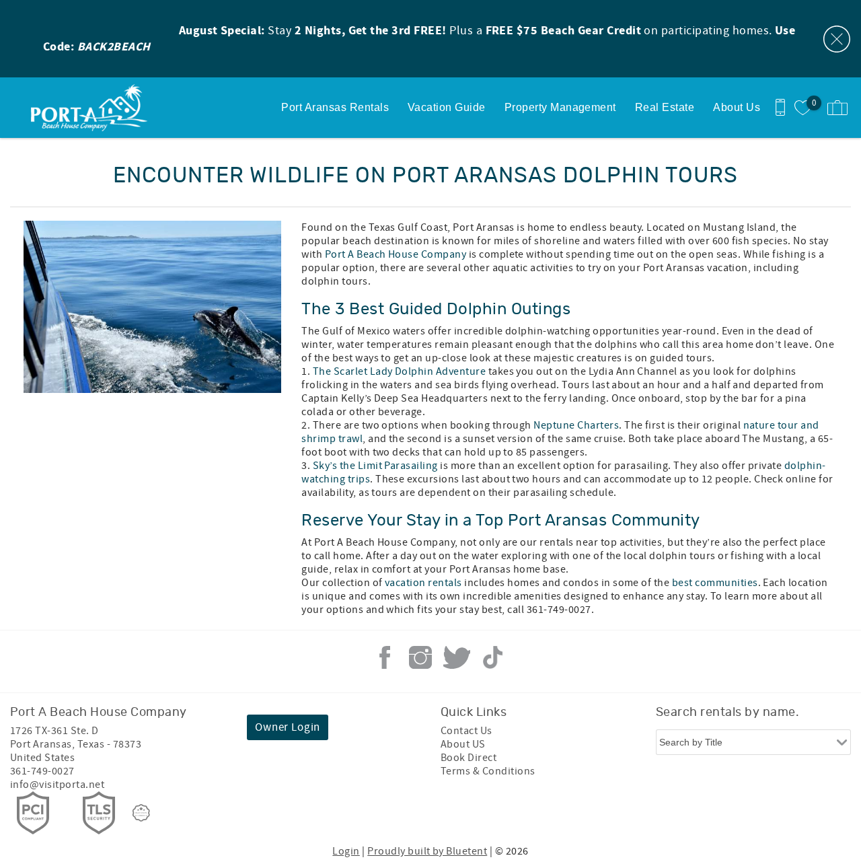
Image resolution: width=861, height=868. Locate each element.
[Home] (92, 107)
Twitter (456, 657)
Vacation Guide (447, 107)
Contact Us (466, 730)
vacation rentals (423, 582)
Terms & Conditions (488, 771)
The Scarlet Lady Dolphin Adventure (399, 371)
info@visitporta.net (57, 784)
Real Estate (664, 107)
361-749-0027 (42, 771)
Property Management (560, 107)
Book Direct (468, 757)
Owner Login (287, 727)
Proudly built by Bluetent (427, 851)
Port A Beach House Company (395, 254)
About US (463, 744)
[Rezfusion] (141, 812)
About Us (736, 107)
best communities (715, 582)
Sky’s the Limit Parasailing (375, 465)
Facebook (384, 657)
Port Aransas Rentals (335, 107)
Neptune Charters (576, 425)
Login (345, 851)
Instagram (420, 657)
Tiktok (492, 657)
